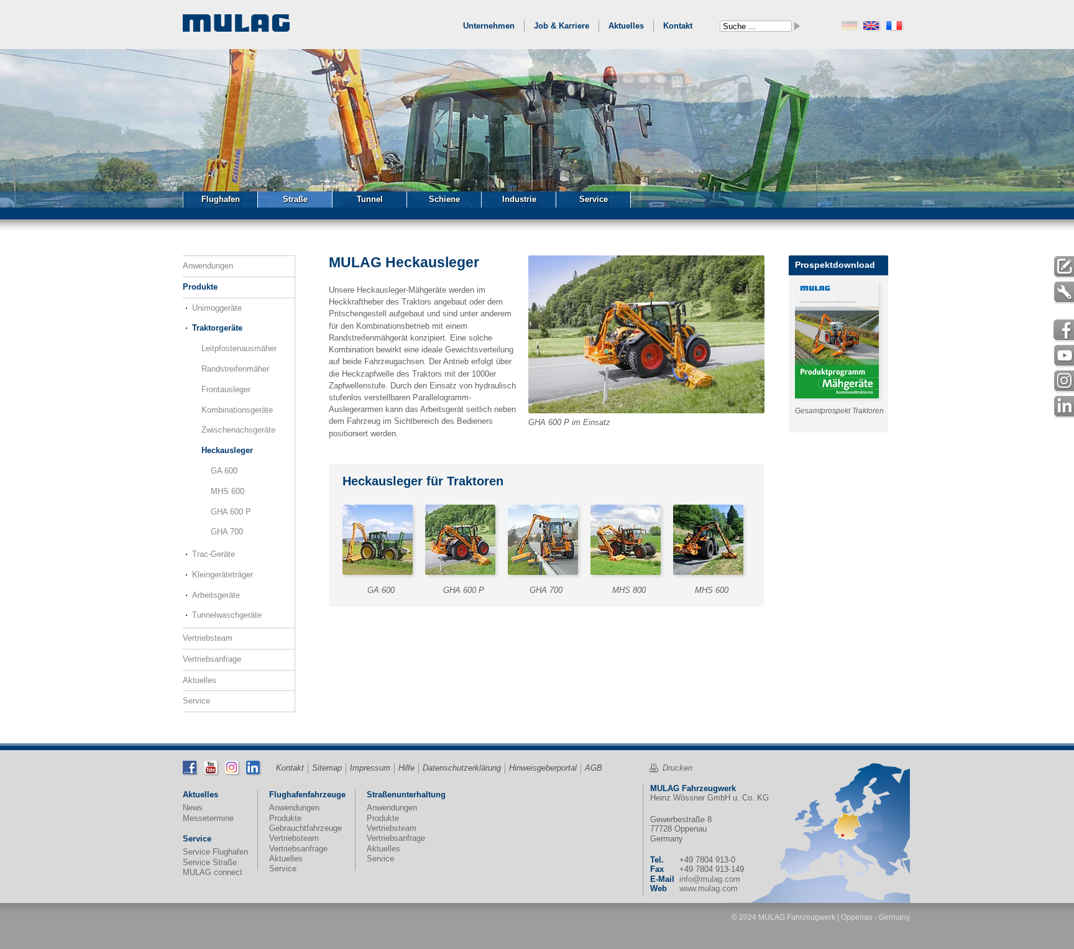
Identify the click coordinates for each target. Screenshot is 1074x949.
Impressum (370, 767)
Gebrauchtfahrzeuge (305, 828)
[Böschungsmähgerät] (546, 543)
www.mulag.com (708, 888)
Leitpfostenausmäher (239, 348)
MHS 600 (227, 491)
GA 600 (224, 470)
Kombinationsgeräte (237, 410)
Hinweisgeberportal (543, 767)
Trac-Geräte (213, 554)
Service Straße (210, 862)
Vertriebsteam (207, 638)
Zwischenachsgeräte (238, 429)
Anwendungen (208, 265)
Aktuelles (626, 25)
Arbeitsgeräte (216, 595)
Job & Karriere (561, 25)
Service (196, 700)
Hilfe (406, 767)
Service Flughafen (215, 851)
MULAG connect (212, 872)
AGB (593, 767)
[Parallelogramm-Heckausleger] (463, 543)
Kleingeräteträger (222, 574)
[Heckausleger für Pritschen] (628, 543)
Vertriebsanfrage (212, 659)
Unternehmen (489, 25)
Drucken (677, 767)
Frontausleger (225, 389)
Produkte (200, 286)
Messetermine (208, 818)
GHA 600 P (231, 511)
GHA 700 (227, 531)
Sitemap (327, 767)
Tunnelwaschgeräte (227, 615)
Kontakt (677, 25)
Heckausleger (227, 450)
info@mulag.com (709, 879)
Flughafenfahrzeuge (307, 794)
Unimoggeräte (217, 308)
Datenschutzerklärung (462, 767)
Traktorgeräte (217, 327)
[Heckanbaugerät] (380, 543)
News (193, 807)
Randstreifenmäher (235, 369)
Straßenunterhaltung (406, 794)
